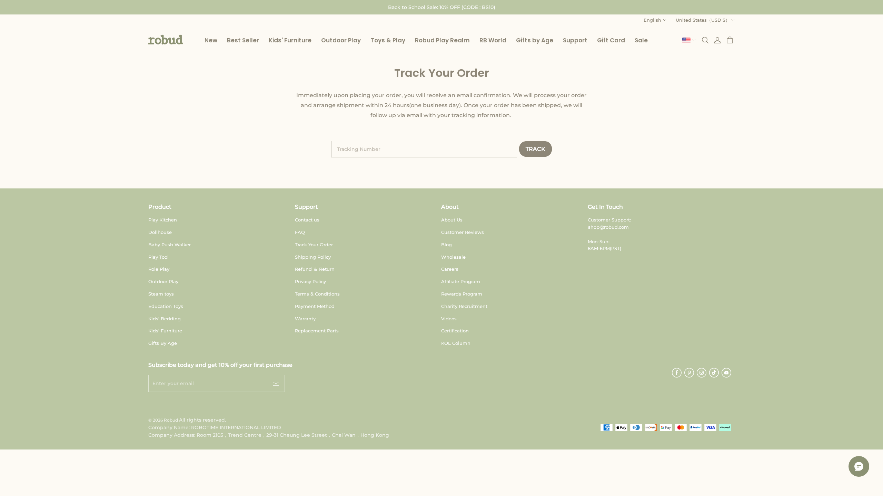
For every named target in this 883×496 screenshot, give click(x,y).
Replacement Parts (317, 330)
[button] (165, 39)
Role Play (158, 269)
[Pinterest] (689, 373)
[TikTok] (714, 373)
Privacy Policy (310, 281)
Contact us (307, 220)
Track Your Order (314, 244)
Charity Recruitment (464, 306)
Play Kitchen (162, 220)
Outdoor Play (163, 281)
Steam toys (161, 294)
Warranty (305, 318)
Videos (449, 318)
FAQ (300, 232)
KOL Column (455, 343)
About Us (452, 220)
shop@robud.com (608, 227)
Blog (446, 244)
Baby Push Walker (169, 244)
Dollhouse (160, 232)
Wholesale (453, 257)
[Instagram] (701, 373)
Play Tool (158, 257)
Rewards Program (461, 294)
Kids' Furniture (165, 330)
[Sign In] (717, 40)
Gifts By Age (162, 343)
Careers (449, 269)
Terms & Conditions (317, 294)
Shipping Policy (313, 257)
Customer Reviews (462, 232)
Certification (455, 330)
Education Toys (165, 306)
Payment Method (315, 306)
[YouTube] (726, 373)
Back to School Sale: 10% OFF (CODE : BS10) (441, 7)
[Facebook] (677, 373)
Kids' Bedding (164, 318)
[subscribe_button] (275, 383)
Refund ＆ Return (315, 269)
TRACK (535, 149)
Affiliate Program (460, 281)
